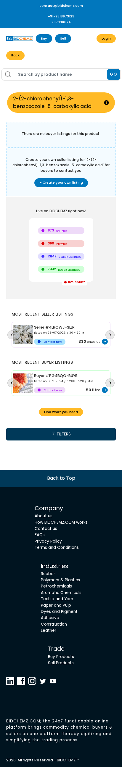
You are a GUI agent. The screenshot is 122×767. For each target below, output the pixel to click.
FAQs (40, 535)
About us (43, 516)
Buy (44, 38)
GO (113, 74)
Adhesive (50, 618)
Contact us (46, 528)
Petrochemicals (56, 586)
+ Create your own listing (61, 182)
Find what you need (61, 411)
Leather (48, 630)
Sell (63, 38)
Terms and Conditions (57, 547)
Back (15, 55)
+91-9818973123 (61, 16)
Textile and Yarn (57, 599)
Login (106, 38)
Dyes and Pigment (59, 611)
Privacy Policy (48, 541)
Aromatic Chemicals (61, 592)
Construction (54, 624)
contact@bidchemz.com (61, 5)
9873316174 (61, 22)
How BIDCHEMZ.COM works (61, 522)
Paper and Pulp (56, 605)
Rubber (48, 574)
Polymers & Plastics (60, 580)
